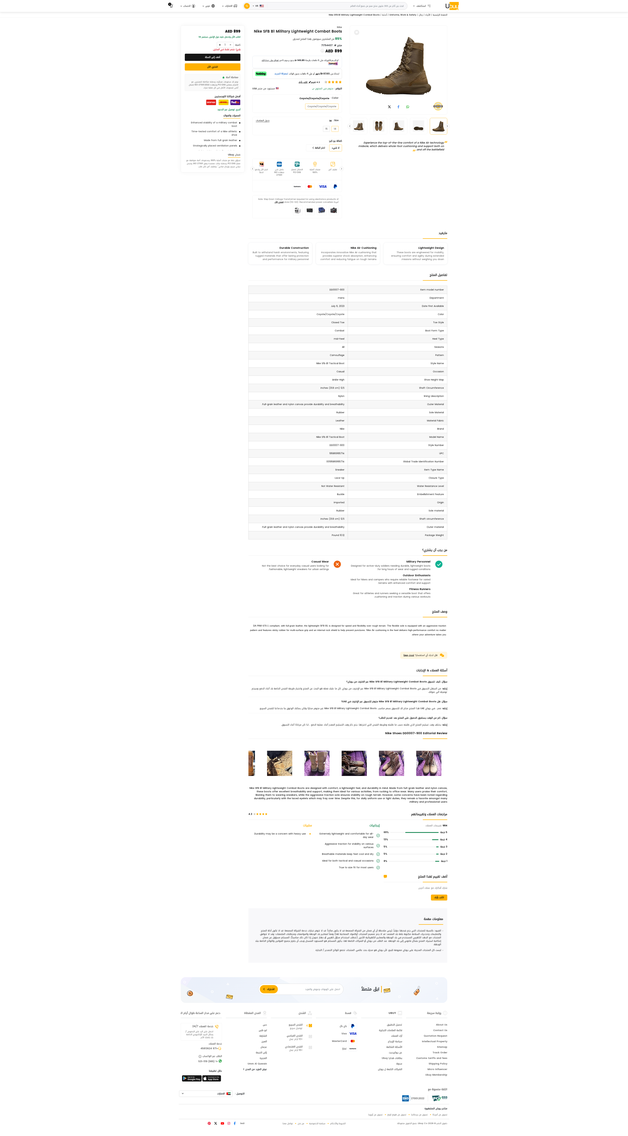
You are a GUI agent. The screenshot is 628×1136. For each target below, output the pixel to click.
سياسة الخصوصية (317, 1123)
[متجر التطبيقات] (212, 1079)
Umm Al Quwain (257, 1064)
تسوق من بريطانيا (419, 1115)
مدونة (399, 1064)
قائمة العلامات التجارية (390, 1031)
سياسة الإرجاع (395, 1042)
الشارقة (263, 1036)
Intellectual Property (434, 1042)
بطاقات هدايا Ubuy (392, 1058)
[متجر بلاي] (192, 1079)
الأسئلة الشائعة (394, 1047)
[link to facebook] (398, 107)
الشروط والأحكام (338, 1123)
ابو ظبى (263, 1031)
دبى (265, 1025)
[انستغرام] (228, 1124)
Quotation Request (435, 1036)
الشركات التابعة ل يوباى (390, 1070)
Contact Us (440, 1031)
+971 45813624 (209, 1049)
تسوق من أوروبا (375, 1115)
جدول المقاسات (263, 120)
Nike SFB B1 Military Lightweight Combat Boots (354, 15)
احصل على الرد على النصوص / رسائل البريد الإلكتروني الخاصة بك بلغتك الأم (199, 1034)
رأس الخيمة (261, 1053)
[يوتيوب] (221, 1124)
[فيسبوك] (234, 1124)
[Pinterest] (209, 1124)
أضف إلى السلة (212, 57)
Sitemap (442, 1047)
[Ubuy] (452, 5)
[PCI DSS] (439, 1098)
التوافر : (338, 88)
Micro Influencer (437, 1070)
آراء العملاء (396, 1036)
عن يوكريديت (395, 1053)
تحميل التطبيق (394, 1025)
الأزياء (427, 15)
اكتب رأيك (439, 897)
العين (264, 1042)
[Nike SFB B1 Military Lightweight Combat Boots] (398, 66)
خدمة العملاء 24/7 (202, 1026)
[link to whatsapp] (407, 107)
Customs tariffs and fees (431, 1058)
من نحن (301, 1123)
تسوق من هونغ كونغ (396, 1115)
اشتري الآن (279, 202)
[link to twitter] (389, 107)
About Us (441, 1025)
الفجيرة (263, 1058)
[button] (229, 6)
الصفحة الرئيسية (440, 15)
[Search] (247, 6)
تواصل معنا (288, 1123)
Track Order (440, 1053)
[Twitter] (215, 1124)
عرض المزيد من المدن (255, 1070)
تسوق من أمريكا (440, 1115)
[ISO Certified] (415, 1098)
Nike (339, 27)
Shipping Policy (438, 1064)
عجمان (264, 1047)
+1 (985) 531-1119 (208, 1062)
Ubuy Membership (436, 1075)
